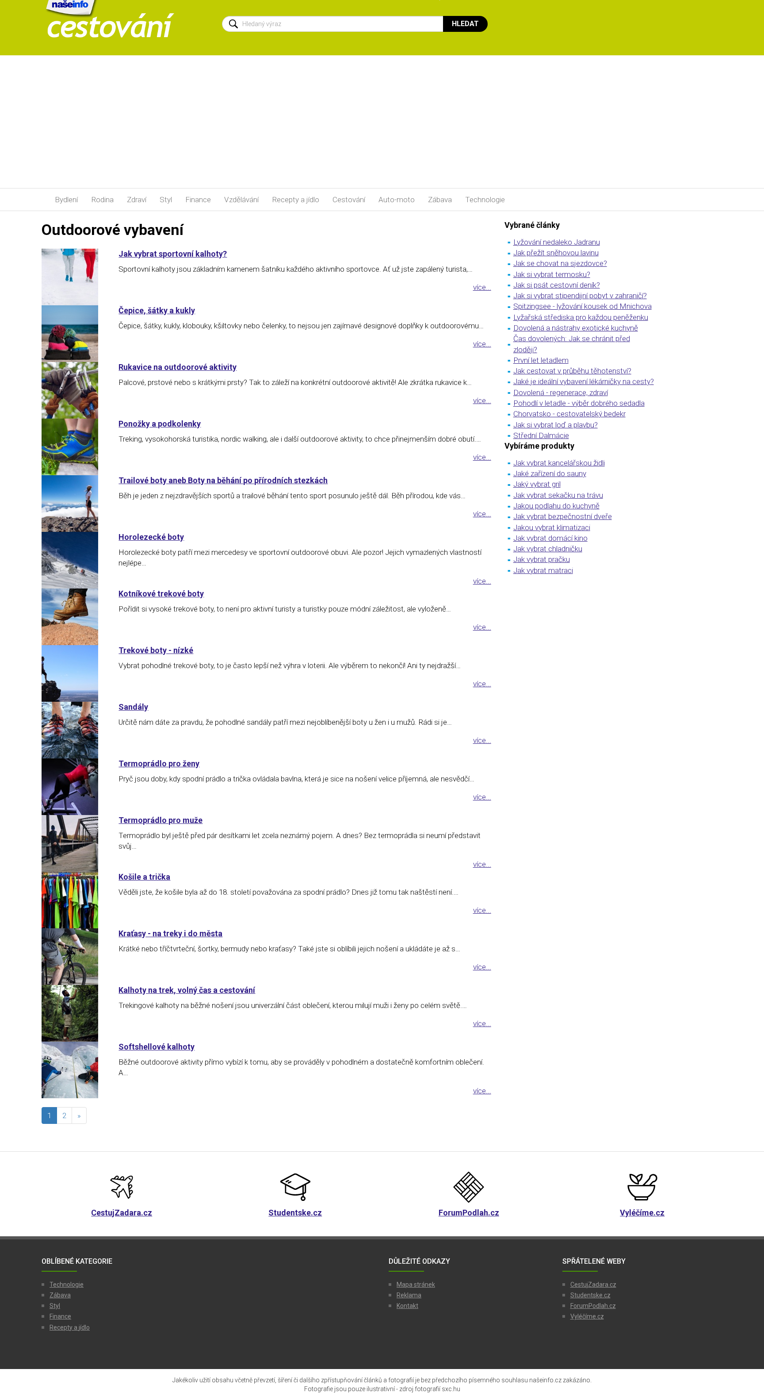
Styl (166, 199)
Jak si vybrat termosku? (551, 274)
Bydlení (66, 199)
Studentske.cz (590, 1295)
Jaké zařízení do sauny (549, 473)
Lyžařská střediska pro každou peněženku (580, 317)
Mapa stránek (416, 1284)
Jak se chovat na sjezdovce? (560, 263)
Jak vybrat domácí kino (550, 538)
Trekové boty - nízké (155, 650)
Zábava (440, 199)
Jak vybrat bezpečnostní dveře (562, 516)
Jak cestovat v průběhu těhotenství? (572, 370)
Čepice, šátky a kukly (156, 310)
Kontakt (407, 1305)
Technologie (485, 199)
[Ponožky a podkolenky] (73, 447)
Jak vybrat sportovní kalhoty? (172, 253)
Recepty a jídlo (295, 199)
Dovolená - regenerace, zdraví (560, 392)
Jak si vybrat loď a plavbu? (555, 424)
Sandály (133, 707)
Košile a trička (144, 876)
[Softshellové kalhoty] (73, 1070)
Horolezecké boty (151, 537)
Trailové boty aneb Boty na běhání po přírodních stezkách (223, 480)
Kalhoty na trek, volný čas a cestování (186, 990)
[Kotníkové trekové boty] (73, 616)
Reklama (409, 1295)
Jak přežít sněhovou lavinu (556, 252)
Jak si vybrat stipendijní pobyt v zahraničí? (580, 295)
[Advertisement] (382, 122)
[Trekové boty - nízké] (73, 673)
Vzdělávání (241, 199)
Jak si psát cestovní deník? (556, 285)
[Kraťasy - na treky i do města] (73, 956)
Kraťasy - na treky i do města (170, 933)
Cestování (348, 199)
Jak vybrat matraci (543, 570)
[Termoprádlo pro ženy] (73, 786)
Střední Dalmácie (541, 435)
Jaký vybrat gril (537, 484)
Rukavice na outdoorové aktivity (177, 367)
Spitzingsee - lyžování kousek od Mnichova (582, 306)
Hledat (465, 23)
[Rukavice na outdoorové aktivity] (73, 390)
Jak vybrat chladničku (547, 548)
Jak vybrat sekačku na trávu (558, 495)
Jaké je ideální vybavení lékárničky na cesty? (583, 381)
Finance (198, 199)
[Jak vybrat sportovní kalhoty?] (73, 277)
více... (482, 287)
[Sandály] (73, 730)
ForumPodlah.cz (593, 1305)
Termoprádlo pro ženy (158, 763)
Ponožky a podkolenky (159, 423)
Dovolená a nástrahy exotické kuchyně (575, 327)
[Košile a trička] (73, 900)
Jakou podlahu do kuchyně (556, 505)
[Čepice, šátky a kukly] (73, 333)
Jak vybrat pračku (541, 559)
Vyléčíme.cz (587, 1316)
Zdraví (136, 199)
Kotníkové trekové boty (161, 593)
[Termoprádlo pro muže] (73, 843)
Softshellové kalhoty (156, 1046)
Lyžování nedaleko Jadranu (556, 242)
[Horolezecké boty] (73, 560)
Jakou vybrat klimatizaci (551, 527)
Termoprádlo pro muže (160, 820)
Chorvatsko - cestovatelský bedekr (569, 413)
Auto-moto (396, 199)
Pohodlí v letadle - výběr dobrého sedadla (579, 403)
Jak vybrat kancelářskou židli (559, 462)
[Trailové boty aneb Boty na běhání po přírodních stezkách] (73, 503)
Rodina (102, 199)
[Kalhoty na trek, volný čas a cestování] (73, 1013)
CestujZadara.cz (593, 1284)
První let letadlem (541, 360)
